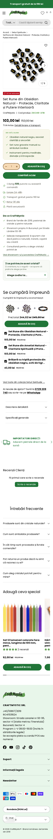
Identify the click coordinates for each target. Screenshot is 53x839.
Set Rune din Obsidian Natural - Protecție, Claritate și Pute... (28, 333)
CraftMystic (9, 112)
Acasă (6, 32)
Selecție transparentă (18, 235)
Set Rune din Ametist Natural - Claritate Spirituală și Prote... (27, 347)
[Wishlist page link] (42, 13)
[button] (50, 12)
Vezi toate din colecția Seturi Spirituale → (24, 382)
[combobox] (26, 22)
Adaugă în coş (36, 166)
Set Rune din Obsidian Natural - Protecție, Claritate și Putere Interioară (26, 36)
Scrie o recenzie (26, 484)
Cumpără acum (26, 175)
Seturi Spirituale (19, 32)
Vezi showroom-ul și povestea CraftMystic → (26, 254)
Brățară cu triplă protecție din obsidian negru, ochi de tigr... (26, 361)
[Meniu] (4, 13)
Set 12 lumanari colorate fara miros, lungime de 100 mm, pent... (21, 642)
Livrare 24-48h (14, 192)
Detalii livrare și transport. (28, 125)
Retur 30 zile (13, 201)
